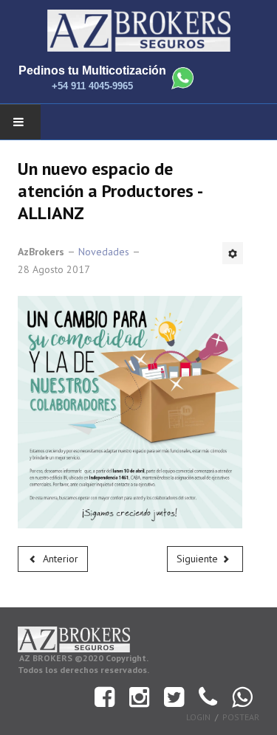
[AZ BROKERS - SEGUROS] (138, 31)
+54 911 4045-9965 (92, 86)
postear (240, 716)
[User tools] (232, 253)
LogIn (198, 716)
